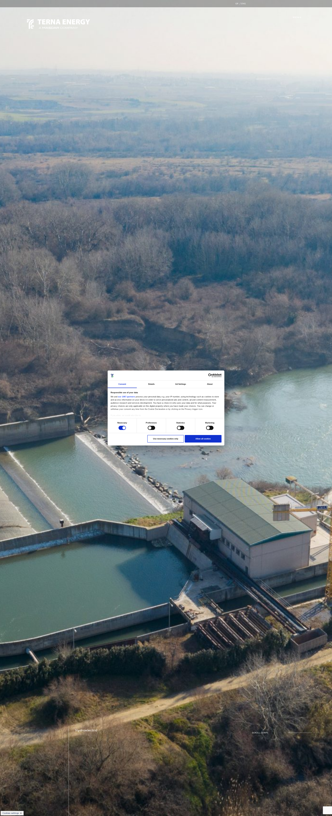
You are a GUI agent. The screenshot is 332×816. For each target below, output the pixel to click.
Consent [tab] (122, 384)
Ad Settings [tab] (180, 384)
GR (236, 4)
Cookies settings (10, 813)
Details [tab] (151, 384)
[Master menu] (309, 17)
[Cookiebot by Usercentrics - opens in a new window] (210, 375)
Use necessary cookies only (165, 439)
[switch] (151, 428)
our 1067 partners (126, 397)
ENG (243, 4)
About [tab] (210, 384)
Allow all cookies (203, 439)
